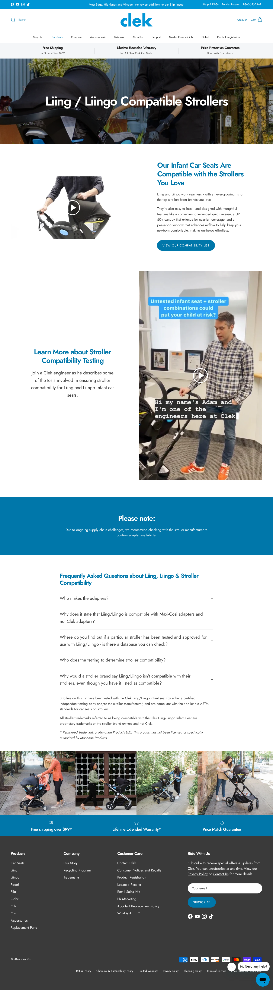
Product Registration (228, 37)
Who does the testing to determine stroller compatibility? (113, 660)
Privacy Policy (198, 873)
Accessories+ (98, 37)
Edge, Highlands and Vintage (114, 4)
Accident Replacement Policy (138, 906)
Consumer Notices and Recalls (139, 870)
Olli (13, 906)
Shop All (38, 37)
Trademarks (71, 877)
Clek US (25, 959)
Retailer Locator (231, 4)
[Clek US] (136, 20)
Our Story (70, 863)
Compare (76, 37)
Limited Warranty (148, 971)
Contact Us (220, 873)
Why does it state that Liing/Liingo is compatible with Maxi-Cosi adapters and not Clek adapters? (131, 617)
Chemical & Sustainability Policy (114, 971)
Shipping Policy (193, 971)
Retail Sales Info (128, 891)
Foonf (15, 884)
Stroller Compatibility (181, 37)
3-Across (119, 37)
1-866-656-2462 (252, 4)
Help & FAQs (211, 4)
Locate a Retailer (129, 884)
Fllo (13, 891)
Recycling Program (77, 870)
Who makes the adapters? (84, 598)
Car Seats (57, 37)
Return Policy (83, 971)
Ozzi (14, 913)
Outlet (205, 37)
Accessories (19, 920)
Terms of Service (216, 971)
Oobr (14, 898)
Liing (14, 870)
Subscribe (201, 902)
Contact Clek (126, 863)
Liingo (15, 877)
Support (156, 37)
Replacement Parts (24, 927)
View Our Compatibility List (186, 245)
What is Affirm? (128, 913)
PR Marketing (126, 898)
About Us (137, 37)
